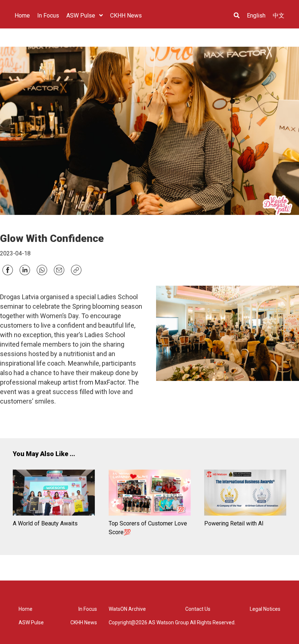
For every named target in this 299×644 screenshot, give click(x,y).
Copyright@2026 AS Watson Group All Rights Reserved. (172, 622)
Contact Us (197, 609)
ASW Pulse (31, 622)
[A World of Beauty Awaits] (54, 494)
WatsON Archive (127, 609)
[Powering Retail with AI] (245, 494)
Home (25, 609)
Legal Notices (265, 609)
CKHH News (83, 622)
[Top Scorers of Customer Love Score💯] (150, 494)
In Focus (87, 609)
